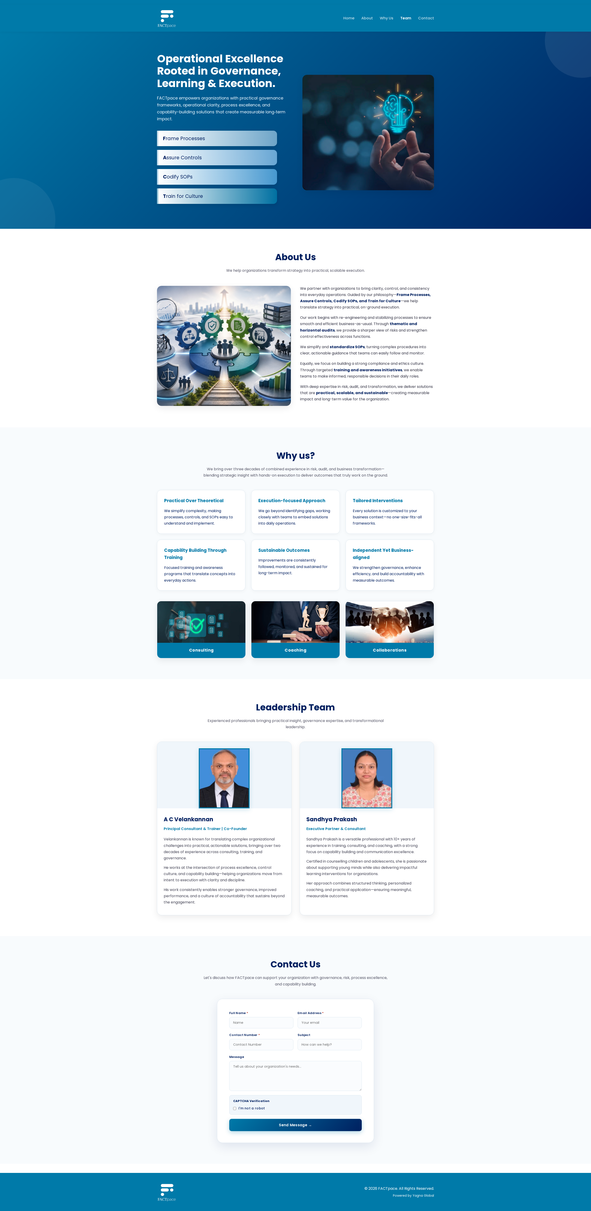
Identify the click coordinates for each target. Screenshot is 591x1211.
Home (348, 18)
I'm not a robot (251, 1108)
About (367, 18)
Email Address (311, 1013)
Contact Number (244, 1035)
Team (405, 18)
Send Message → (295, 1125)
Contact (426, 18)
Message (236, 1057)
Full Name (238, 1013)
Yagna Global (423, 1195)
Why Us (386, 18)
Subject (304, 1035)
